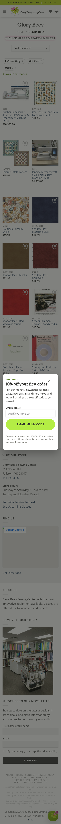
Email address (13, 407)
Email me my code (30, 424)
